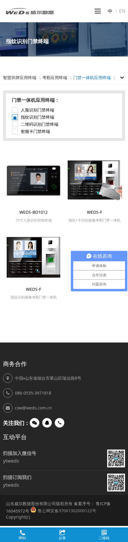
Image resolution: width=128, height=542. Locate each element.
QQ (47, 423)
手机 (59, 423)
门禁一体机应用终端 (92, 77)
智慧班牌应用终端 (19, 77)
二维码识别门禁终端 (39, 124)
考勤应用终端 (54, 77)
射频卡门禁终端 (35, 131)
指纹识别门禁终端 (37, 117)
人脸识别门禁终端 (37, 110)
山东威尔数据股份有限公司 (30, 11)
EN (122, 11)
